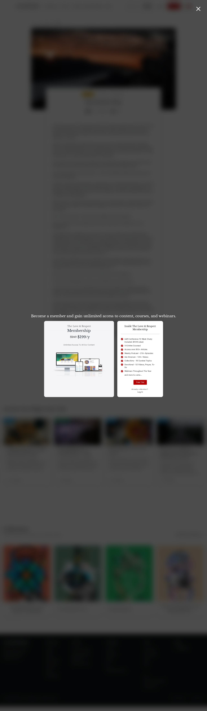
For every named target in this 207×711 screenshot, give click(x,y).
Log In (140, 392)
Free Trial (140, 382)
